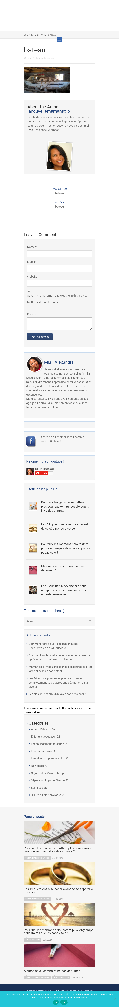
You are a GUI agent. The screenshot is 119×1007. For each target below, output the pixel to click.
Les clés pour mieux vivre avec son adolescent (57, 694)
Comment (33, 314)
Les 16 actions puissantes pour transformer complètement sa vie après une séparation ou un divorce (59, 682)
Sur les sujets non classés (47, 795)
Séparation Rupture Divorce (48, 780)
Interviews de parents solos (48, 758)
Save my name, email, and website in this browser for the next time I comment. (57, 299)
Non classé (38, 765)
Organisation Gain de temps (48, 773)
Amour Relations (41, 729)
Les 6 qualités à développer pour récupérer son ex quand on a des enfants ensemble (63, 590)
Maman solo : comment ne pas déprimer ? (62, 568)
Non (64, 1002)
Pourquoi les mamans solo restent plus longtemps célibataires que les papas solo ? (65, 548)
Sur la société (39, 787)
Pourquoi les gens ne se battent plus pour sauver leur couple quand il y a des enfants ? (65, 506)
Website (32, 276)
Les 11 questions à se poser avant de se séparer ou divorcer (64, 526)
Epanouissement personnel (48, 743)
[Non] (115, 998)
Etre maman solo (41, 751)
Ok (56, 1002)
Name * (32, 247)
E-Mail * (32, 261)
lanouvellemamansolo (47, 58)
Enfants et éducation (43, 736)
